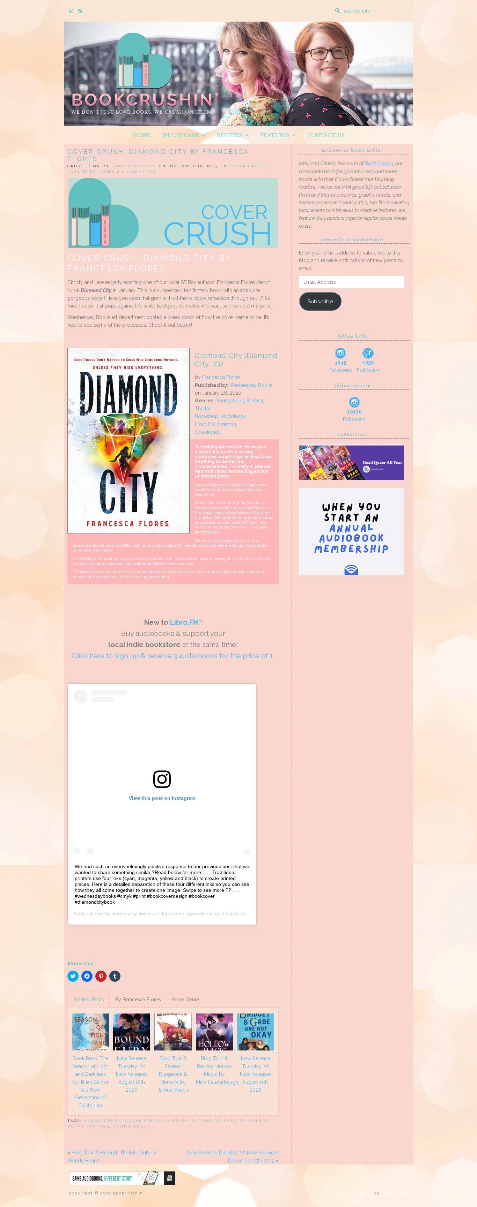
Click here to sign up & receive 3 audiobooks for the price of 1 (172, 656)
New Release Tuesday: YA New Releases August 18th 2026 (132, 1074)
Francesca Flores (221, 377)
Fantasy (255, 400)
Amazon (226, 424)
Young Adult (230, 400)
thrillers (254, 1121)
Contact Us (326, 135)
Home (141, 135)
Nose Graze (394, 1193)
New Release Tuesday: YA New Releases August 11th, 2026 (256, 1074)
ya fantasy (93, 1126)
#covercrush (103, 1121)
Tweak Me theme (351, 1193)
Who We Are (182, 135)
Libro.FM (184, 622)
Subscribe (320, 301)
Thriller (203, 408)
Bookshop (206, 416)
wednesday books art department (149, 913)
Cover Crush (247, 166)
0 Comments (139, 172)
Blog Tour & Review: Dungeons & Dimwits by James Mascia (173, 1074)
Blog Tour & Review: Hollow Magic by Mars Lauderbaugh (215, 1070)
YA (70, 1126)
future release (214, 1121)
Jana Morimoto (133, 166)
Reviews (231, 135)
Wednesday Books (250, 385)
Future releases (91, 172)
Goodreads (208, 432)
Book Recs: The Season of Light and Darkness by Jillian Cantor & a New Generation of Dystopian (90, 1082)
